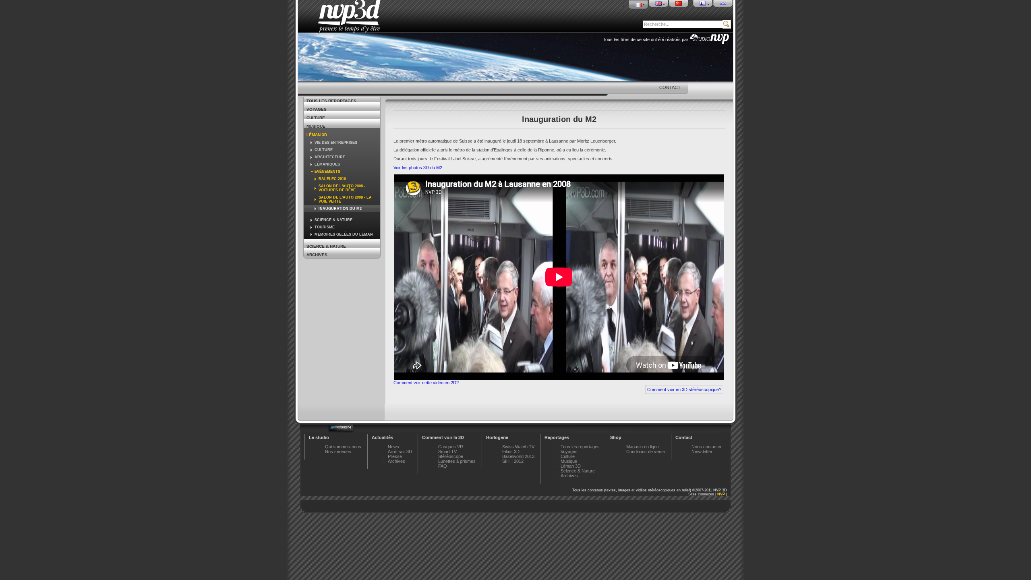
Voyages (316, 109)
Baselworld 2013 (518, 456)
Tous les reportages (331, 101)
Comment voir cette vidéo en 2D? (426, 382)
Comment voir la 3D (443, 437)
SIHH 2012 (513, 461)
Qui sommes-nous (343, 446)
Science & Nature (326, 246)
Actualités (382, 437)
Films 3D (511, 451)
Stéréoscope (450, 456)
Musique (315, 126)
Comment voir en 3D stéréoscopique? (684, 389)
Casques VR (450, 446)
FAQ (442, 466)
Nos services (338, 451)
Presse (395, 456)
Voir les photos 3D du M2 (417, 167)
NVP (721, 494)
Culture (315, 118)
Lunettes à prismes (457, 461)
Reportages (556, 437)
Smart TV (447, 451)
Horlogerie (497, 437)
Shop (615, 437)
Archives (316, 255)
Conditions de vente (645, 451)
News (393, 446)
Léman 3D (316, 135)
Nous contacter (706, 446)
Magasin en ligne (642, 446)
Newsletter (701, 451)
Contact (670, 87)
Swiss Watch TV (518, 446)
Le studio (319, 437)
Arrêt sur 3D (400, 451)
